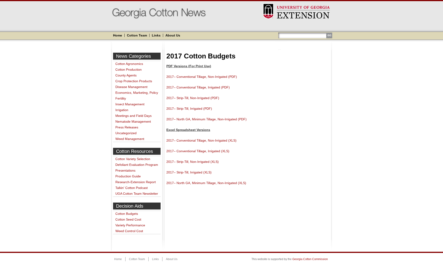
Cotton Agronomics (129, 64)
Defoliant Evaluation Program (136, 165)
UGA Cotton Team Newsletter (136, 193)
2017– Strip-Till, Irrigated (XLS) (189, 172)
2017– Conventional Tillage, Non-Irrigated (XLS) (201, 140)
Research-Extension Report (135, 182)
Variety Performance (130, 225)
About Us (172, 35)
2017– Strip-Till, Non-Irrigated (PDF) (192, 98)
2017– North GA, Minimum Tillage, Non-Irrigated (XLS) (206, 183)
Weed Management (129, 139)
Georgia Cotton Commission (310, 259)
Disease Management (131, 87)
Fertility (120, 98)
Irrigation (121, 110)
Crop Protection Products (133, 81)
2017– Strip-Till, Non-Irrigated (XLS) (192, 162)
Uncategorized (126, 133)
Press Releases (126, 127)
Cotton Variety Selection (132, 159)
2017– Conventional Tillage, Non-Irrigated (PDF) (201, 77)
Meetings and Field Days (133, 116)
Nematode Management (133, 121)
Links (156, 35)
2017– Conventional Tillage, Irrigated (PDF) (198, 87)
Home (117, 35)
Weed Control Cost (129, 231)
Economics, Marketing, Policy (136, 92)
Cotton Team (137, 35)
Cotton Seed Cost (128, 219)
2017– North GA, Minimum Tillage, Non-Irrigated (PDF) (206, 119)
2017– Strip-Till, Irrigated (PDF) (189, 108)
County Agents (126, 75)
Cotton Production (128, 69)
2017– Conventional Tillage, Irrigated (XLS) (197, 151)
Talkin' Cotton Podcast (131, 188)
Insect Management (129, 104)
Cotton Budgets (126, 213)
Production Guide (128, 176)
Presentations (125, 170)
